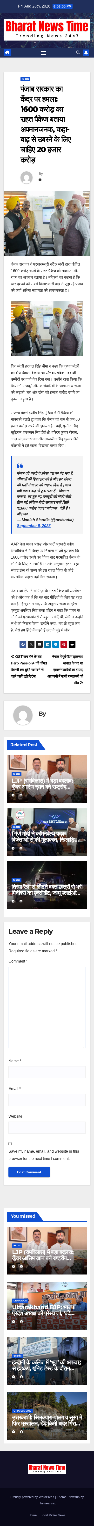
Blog (25, 79)
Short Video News (53, 1515)
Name (14, 1061)
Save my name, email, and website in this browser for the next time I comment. (43, 1155)
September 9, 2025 (34, 526)
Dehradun (20, 1300)
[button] (78, 52)
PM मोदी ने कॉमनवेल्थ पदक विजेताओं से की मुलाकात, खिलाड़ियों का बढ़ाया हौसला (45, 839)
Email (14, 1089)
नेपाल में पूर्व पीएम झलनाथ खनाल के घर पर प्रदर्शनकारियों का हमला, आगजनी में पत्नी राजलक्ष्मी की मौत (65, 669)
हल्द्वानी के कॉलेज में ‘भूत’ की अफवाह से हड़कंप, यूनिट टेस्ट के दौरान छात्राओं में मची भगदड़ (46, 1368)
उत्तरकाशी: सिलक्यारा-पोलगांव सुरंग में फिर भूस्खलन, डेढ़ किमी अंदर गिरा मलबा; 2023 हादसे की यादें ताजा (47, 1423)
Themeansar (46, 1503)
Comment (17, 961)
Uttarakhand (22, 1410)
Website (15, 1116)
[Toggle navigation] (43, 52)
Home (32, 1515)
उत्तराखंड (17, 1355)
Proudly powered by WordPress (32, 1497)
